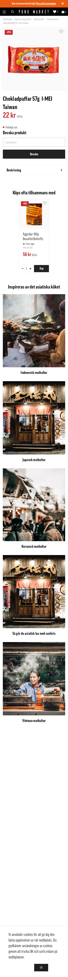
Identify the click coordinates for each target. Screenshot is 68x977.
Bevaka (34, 154)
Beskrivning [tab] (14, 170)
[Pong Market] (34, 11)
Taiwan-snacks (52, 19)
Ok (41, 967)
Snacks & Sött (39, 19)
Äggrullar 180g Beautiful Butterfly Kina (33, 239)
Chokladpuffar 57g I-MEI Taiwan (15, 23)
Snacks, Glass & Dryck (23, 19)
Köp (41, 268)
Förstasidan (7, 19)
